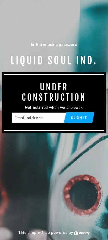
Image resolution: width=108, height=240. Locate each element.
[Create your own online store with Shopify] (82, 232)
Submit (79, 117)
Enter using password (56, 44)
